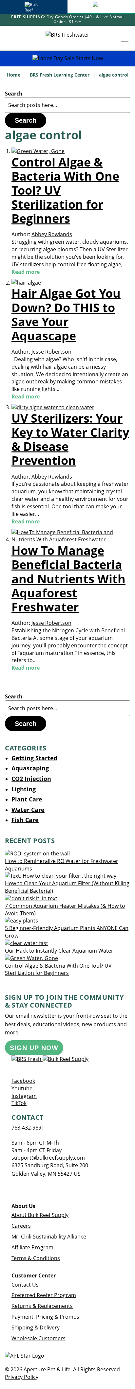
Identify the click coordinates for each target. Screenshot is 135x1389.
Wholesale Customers (38, 1338)
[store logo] (67, 38)
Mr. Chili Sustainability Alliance (48, 1236)
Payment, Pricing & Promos (45, 1316)
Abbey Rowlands (51, 234)
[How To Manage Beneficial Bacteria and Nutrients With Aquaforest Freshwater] (70, 539)
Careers (21, 1225)
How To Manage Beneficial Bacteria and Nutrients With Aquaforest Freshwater (68, 578)
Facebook (23, 1080)
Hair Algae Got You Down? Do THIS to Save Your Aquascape (66, 314)
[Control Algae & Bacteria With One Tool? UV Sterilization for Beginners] (38, 151)
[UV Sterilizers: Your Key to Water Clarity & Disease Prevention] (52, 407)
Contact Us (25, 1284)
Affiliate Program (32, 1247)
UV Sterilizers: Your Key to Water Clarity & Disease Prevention (70, 439)
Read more (25, 271)
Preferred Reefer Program (43, 1295)
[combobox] (67, 105)
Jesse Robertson (51, 351)
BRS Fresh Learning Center (60, 75)
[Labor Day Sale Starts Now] (67, 58)
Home (14, 75)
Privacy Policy (21, 1376)
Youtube (21, 1088)
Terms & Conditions (35, 1258)
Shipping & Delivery (35, 1327)
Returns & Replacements (42, 1306)
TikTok (19, 1103)
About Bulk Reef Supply (39, 1215)
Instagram (24, 1095)
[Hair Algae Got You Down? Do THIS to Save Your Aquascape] (26, 282)
